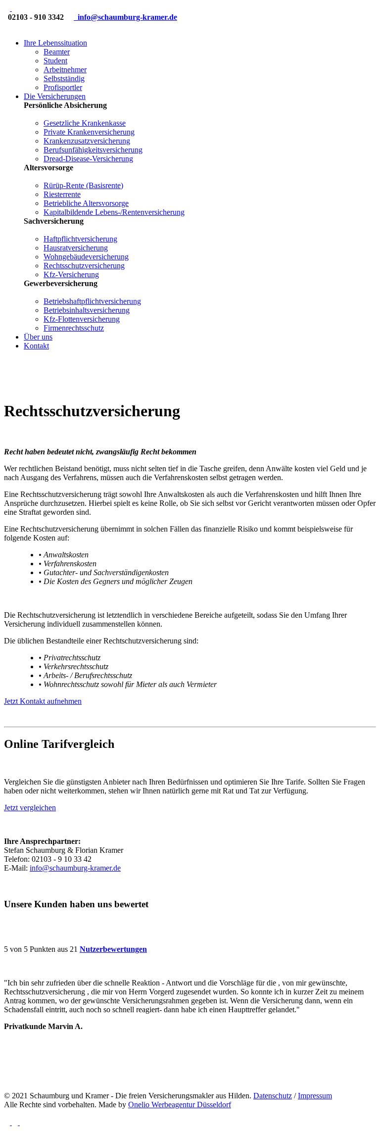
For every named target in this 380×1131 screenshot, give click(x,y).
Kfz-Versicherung (71, 274)
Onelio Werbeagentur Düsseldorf (179, 1104)
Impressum (315, 1095)
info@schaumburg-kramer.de (75, 868)
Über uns (38, 337)
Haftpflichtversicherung (80, 239)
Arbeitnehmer (65, 69)
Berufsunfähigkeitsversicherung (93, 150)
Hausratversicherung (76, 248)
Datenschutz (272, 1095)
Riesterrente (62, 194)
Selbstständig (64, 78)
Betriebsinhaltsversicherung (87, 310)
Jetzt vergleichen (30, 807)
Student (55, 60)
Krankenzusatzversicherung (87, 141)
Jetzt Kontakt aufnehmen (43, 701)
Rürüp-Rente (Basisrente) (83, 185)
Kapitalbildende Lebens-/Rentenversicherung (114, 212)
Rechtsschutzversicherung (84, 265)
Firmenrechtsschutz (74, 328)
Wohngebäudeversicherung (86, 256)
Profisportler (63, 87)
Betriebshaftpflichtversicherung (92, 301)
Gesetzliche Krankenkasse (85, 123)
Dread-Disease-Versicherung (88, 158)
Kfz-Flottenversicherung (82, 319)
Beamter (57, 52)
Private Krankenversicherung (89, 132)
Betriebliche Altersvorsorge (86, 203)
